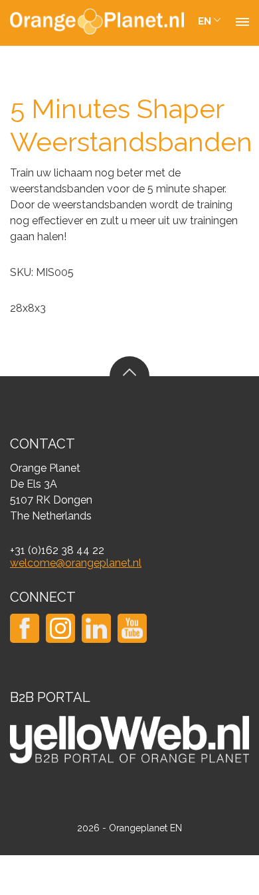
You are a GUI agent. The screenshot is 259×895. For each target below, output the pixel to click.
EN (204, 21)
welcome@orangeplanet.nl (75, 563)
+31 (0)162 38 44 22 (57, 550)
